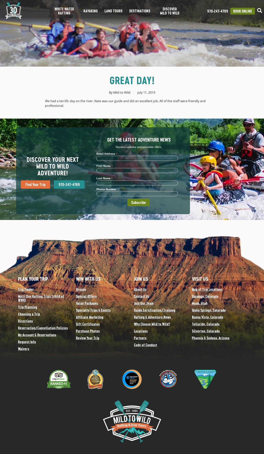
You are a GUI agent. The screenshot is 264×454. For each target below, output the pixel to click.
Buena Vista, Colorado (207, 317)
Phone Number (106, 189)
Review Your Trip (87, 338)
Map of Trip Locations (207, 289)
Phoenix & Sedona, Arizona (210, 338)
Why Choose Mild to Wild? (152, 324)
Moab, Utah (200, 303)
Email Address (107, 153)
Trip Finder (26, 289)
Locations (141, 331)
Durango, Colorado (205, 296)
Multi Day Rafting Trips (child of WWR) (41, 298)
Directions (25, 321)
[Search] (259, 10)
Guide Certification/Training (154, 310)
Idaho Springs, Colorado (209, 310)
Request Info (27, 342)
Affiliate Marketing (89, 317)
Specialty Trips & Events (93, 310)
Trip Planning (27, 307)
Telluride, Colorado (206, 324)
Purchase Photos (88, 331)
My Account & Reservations (37, 335)
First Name (104, 165)
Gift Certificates (88, 324)
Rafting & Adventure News (152, 317)
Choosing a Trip (29, 314)
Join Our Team (144, 303)
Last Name (104, 178)
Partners (140, 338)
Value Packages (87, 303)
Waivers (23, 349)
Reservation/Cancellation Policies (43, 328)
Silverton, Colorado (206, 331)
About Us (140, 289)
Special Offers (86, 296)
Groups (81, 289)
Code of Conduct (145, 345)
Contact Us (141, 296)
